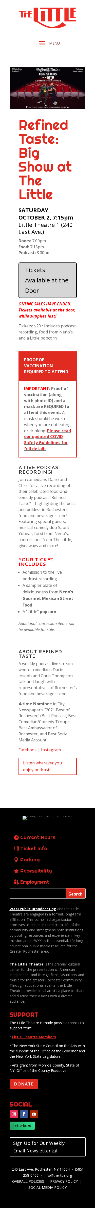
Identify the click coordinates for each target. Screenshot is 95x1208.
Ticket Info (33, 848)
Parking (30, 859)
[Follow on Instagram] (14, 1114)
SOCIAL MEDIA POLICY (47, 1187)
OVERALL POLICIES (28, 1181)
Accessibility (36, 870)
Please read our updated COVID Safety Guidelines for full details (47, 439)
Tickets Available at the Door (46, 280)
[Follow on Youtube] (34, 1114)
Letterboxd (22, 1125)
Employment (34, 882)
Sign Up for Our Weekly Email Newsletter (39, 1147)
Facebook (27, 750)
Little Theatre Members (34, 1036)
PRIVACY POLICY (64, 1181)
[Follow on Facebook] (24, 1114)
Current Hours (37, 837)
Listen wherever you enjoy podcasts (42, 766)
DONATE (24, 1084)
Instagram (51, 750)
